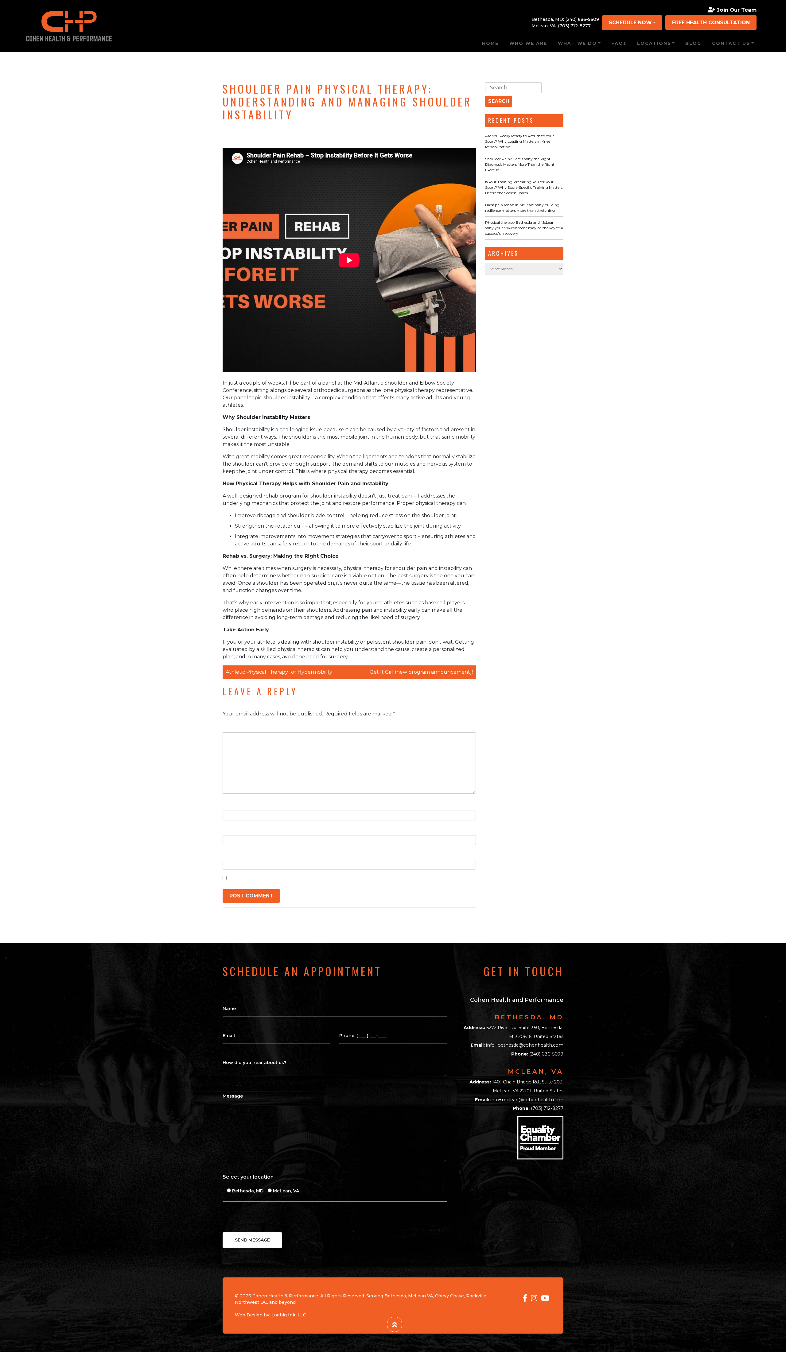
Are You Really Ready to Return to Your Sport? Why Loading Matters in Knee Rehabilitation (519, 141)
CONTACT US (731, 43)
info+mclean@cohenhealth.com (526, 1099)
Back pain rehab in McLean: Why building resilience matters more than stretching (522, 208)
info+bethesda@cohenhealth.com (524, 1045)
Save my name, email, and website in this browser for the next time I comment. (330, 878)
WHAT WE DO (577, 43)
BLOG (693, 43)
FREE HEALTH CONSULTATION (711, 22)
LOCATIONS (654, 43)
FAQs (618, 43)
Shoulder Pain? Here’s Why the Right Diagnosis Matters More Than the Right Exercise (519, 164)
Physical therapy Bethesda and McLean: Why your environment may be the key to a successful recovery (524, 228)
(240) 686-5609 (582, 19)
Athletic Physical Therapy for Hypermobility (279, 672)
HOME (490, 43)
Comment (237, 726)
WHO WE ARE (528, 43)
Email (231, 829)
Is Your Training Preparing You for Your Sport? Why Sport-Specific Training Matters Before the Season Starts (523, 187)
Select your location (248, 1177)
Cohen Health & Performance (285, 1296)
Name (232, 804)
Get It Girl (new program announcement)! (421, 672)
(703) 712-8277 (574, 26)
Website (233, 853)
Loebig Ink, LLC (288, 1315)
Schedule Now (630, 22)
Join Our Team (737, 10)
